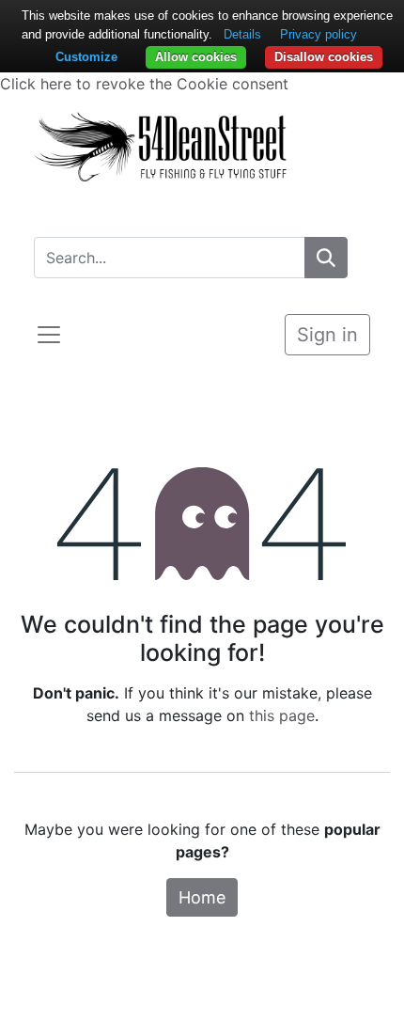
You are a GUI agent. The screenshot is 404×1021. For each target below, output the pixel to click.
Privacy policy (318, 34)
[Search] (326, 257)
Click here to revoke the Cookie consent (144, 83)
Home (202, 897)
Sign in (327, 334)
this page (282, 715)
